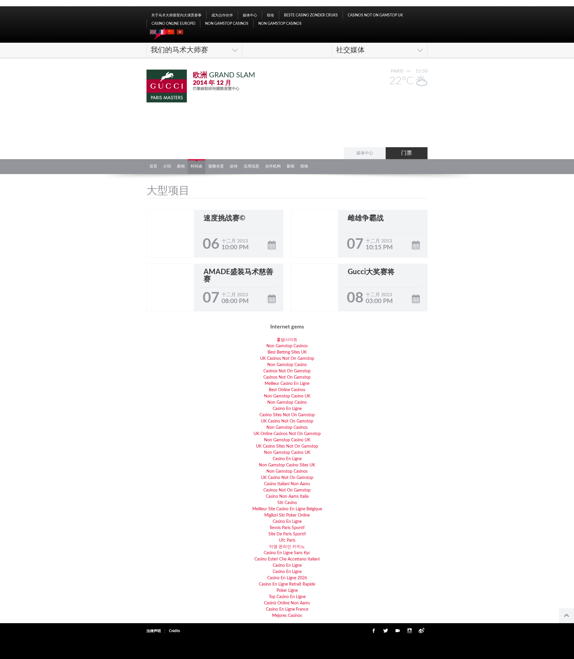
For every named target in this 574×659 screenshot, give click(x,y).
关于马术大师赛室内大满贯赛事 (176, 15)
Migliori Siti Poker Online (287, 515)
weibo (422, 631)
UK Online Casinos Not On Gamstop (287, 434)
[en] (153, 32)
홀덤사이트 (287, 340)
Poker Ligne (287, 591)
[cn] (171, 32)
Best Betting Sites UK (287, 352)
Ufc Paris (287, 540)
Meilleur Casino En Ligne (287, 384)
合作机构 (273, 166)
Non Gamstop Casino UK (287, 396)
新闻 (181, 166)
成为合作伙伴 (222, 15)
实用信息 (251, 166)
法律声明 (153, 631)
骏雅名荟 (216, 166)
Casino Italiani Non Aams (287, 484)
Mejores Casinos (287, 616)
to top (566, 615)
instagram (410, 631)
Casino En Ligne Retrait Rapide (287, 584)
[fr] (162, 32)
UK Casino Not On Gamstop (287, 421)
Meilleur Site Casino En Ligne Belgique (287, 509)
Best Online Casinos (287, 390)
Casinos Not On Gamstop (287, 371)
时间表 (196, 166)
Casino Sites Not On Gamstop (287, 415)
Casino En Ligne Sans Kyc (287, 553)
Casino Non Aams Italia (287, 496)
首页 (153, 166)
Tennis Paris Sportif (287, 528)
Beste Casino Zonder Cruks (311, 15)
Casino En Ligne (287, 409)
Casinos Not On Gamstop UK (375, 15)
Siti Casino (287, 503)
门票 (406, 153)
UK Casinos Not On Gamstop (287, 359)
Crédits (174, 631)
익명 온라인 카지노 (287, 547)
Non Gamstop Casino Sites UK (287, 465)
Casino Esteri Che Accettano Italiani (287, 559)
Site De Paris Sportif (287, 534)
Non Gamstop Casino (287, 365)
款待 (234, 166)
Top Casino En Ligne (287, 597)
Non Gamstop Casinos (226, 23)
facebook (374, 631)
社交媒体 (350, 50)
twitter (386, 631)
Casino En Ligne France (287, 609)
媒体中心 (250, 15)
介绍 (167, 166)
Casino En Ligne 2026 (287, 578)
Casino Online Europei (173, 23)
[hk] (180, 32)
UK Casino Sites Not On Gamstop (287, 446)
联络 (270, 15)
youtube (398, 631)
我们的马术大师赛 (179, 50)
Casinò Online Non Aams (287, 603)
